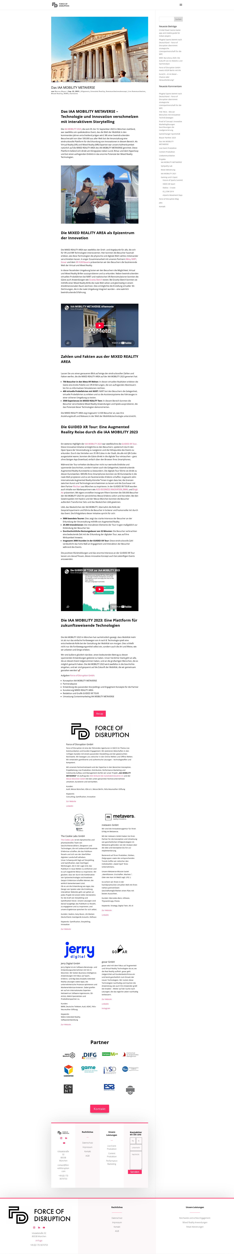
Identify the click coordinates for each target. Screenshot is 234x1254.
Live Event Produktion (168, 148)
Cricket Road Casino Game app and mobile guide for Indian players (169, 33)
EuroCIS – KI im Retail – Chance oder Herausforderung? (168, 77)
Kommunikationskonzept (116, 91)
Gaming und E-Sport (169, 177)
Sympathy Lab (166, 166)
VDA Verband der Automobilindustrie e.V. (106, 776)
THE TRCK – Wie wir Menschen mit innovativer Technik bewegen (169, 115)
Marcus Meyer (60, 91)
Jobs (160, 203)
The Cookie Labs (67, 840)
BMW (125, 489)
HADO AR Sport (169, 184)
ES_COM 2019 (168, 191)
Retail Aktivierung (168, 170)
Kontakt (100, 1109)
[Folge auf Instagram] (61, 1138)
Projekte (162, 159)
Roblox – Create (169, 188)
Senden (134, 1171)
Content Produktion (167, 152)
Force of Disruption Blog (169, 199)
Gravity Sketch (95, 279)
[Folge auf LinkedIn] (66, 1138)
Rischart (77, 486)
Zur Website (71, 801)
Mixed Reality (57, 93)
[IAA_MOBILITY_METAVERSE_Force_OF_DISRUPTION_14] (99, 223)
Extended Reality (98, 91)
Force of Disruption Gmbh (82, 675)
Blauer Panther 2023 (167, 138)
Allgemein (85, 91)
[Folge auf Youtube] (64, 1143)
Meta (128, 259)
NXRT (133, 259)
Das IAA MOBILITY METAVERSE (73, 87)
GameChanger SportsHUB (169, 134)
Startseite (74, 93)
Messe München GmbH (75, 779)
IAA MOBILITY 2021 (168, 173)
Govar (64, 262)
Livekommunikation (167, 155)
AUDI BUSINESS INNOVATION (109, 489)
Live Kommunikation (136, 91)
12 (111, 218)
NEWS (66, 93)
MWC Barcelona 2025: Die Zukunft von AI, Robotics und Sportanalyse (170, 61)
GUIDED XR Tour (129, 443)
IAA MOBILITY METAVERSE (171, 162)
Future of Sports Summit (173, 180)
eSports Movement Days (172, 195)
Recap (99, 713)
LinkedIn (69, 806)
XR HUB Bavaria (83, 262)
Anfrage (39, 1240)
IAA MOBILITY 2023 (72, 129)
